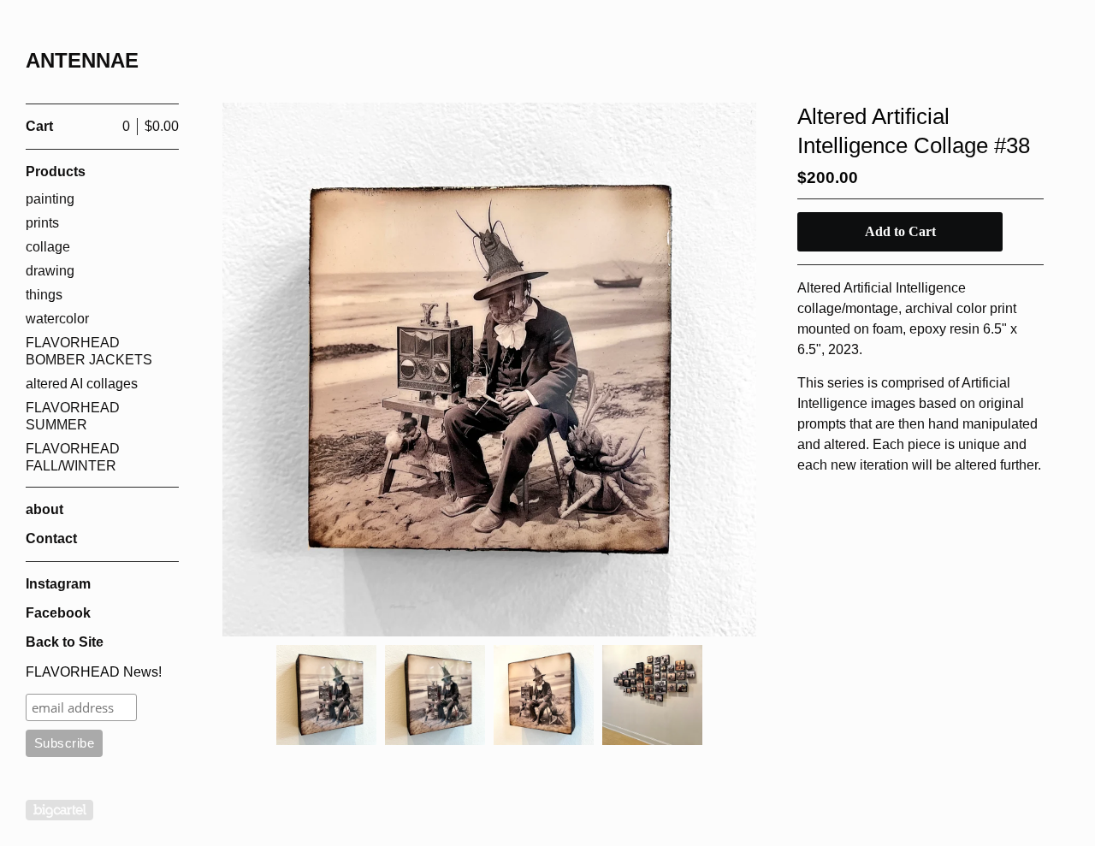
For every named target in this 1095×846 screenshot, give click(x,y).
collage (48, 247)
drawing (50, 270)
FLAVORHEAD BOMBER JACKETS (89, 351)
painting (50, 199)
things (44, 294)
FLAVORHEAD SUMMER (73, 416)
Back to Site (65, 642)
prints (42, 223)
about (44, 509)
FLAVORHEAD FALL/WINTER (73, 457)
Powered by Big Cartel (59, 810)
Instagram (58, 584)
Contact (51, 538)
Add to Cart (900, 231)
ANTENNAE (82, 60)
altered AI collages (82, 383)
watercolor (57, 318)
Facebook (58, 613)
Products (56, 171)
